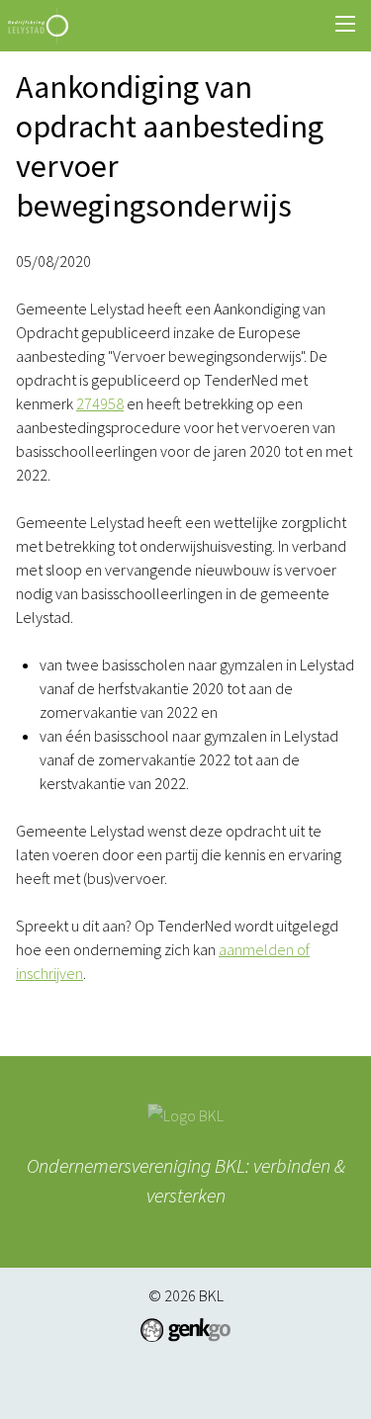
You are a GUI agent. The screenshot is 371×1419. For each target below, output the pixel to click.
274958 (100, 403)
